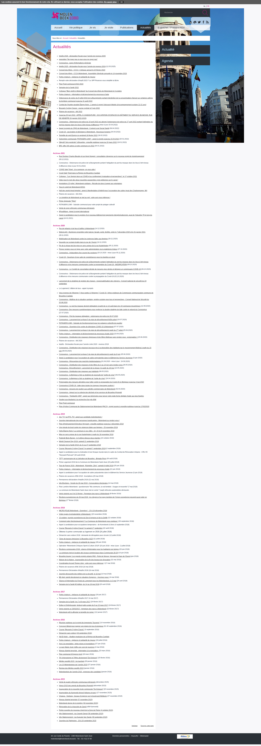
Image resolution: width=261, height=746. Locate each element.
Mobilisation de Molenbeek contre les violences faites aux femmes (83, 239)
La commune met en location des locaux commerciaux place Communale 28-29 (88, 553)
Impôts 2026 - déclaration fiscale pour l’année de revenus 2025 (82, 56)
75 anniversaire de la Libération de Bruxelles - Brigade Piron (82, 459)
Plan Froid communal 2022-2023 (71, 84)
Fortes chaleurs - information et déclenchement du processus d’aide (84, 94)
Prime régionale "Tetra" (67, 201)
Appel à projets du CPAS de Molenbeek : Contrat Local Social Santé (84, 128)
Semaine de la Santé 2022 (69, 88)
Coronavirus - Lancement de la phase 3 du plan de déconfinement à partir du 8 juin (89, 354)
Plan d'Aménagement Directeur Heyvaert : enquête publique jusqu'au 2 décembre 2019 (91, 424)
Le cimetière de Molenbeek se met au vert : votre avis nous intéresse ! (84, 197)
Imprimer (135, 726)
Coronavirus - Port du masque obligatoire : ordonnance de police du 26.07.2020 (88, 316)
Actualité (168, 49)
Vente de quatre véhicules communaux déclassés (77, 682)
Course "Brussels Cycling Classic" (71, 630)
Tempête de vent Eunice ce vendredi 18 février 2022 (78, 135)
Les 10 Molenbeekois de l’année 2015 (73, 665)
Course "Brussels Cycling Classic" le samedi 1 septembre (80, 528)
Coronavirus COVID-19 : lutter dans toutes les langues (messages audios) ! (86, 386)
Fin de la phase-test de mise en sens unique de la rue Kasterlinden (83, 246)
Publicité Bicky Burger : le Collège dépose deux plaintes (79, 438)
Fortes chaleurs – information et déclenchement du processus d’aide (84, 469)
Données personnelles (120, 736)
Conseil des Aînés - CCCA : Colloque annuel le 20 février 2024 (82, 70)
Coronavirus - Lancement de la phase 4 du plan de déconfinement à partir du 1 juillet (91, 330)
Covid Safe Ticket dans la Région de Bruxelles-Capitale (79, 173)
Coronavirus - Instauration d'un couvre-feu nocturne (78, 253)
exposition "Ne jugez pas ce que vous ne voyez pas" (78, 59)
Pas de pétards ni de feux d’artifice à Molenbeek (76, 228)
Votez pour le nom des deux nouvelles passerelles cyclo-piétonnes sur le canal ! (88, 180)
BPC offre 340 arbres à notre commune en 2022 (76, 146)
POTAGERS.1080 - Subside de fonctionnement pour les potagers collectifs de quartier (90, 323)
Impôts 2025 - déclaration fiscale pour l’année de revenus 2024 (82, 66)
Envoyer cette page (147, 726)
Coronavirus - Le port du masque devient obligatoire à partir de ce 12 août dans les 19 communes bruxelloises (99, 306)
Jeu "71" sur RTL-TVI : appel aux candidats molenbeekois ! (80, 417)
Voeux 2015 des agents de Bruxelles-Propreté (76, 686)
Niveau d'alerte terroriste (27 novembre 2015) (76, 700)
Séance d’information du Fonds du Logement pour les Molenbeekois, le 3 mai (87, 581)
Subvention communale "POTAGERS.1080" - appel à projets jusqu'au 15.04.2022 (89, 139)
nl (204, 6)
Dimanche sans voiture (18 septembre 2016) (75, 633)
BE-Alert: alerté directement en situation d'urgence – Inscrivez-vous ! (84, 577)
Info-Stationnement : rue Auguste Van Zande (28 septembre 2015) (83, 717)
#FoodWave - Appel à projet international (74, 212)
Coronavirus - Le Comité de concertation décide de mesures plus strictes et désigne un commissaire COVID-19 (100, 269)
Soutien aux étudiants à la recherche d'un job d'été (77, 400)
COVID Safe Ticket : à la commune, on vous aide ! (77, 169)
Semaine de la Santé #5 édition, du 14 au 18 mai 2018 (79, 584)
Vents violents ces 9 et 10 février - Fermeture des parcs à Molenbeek (84, 494)
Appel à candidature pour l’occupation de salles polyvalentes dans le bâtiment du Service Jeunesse (96, 358)
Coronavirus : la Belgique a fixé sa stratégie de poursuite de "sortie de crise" (87, 375)
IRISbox (185, 736)
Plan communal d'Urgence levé (70, 654)
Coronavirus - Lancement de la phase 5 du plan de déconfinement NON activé (88, 320)
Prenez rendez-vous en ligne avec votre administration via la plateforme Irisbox (88, 249)
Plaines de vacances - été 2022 (70, 112)
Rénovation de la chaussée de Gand (72, 707)
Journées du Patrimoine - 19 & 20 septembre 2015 (77, 721)
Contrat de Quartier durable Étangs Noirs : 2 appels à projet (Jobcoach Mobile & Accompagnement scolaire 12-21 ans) (102, 105)
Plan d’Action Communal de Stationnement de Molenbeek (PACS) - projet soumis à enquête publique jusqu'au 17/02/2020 (104, 406)
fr (208, 6)
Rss (207, 22)
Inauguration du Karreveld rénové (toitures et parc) (77, 693)
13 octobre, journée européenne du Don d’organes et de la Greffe (83, 518)
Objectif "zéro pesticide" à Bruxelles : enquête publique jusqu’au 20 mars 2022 (88, 142)
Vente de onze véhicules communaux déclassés (76, 208)
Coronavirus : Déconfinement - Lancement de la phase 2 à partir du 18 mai (86, 368)
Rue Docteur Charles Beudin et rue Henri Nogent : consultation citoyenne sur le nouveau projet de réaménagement (101, 156)
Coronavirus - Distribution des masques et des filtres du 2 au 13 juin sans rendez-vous (91, 365)
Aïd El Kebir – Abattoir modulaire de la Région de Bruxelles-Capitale (84, 637)
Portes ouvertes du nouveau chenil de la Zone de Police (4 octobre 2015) (86, 710)
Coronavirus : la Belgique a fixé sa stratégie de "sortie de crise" (82, 378)
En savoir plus (110, 2)
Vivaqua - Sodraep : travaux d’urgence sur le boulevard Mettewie (83, 696)
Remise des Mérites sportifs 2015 (71, 668)
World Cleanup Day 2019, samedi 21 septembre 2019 (79, 441)
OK (121, 2)
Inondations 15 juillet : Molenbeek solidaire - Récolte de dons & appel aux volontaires (90, 183)
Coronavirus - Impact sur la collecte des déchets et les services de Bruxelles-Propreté (90, 392)
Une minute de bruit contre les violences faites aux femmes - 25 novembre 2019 (88, 427)
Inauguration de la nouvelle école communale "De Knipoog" (81, 689)
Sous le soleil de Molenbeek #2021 (72, 187)
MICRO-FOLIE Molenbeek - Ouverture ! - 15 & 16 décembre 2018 (83, 511)
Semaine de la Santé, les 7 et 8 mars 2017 (74, 602)
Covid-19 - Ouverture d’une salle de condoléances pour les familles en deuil (87, 257)
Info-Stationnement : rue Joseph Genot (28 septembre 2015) (81, 714)
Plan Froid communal (67, 403)
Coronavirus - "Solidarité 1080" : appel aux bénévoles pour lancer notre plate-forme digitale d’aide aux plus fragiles (101, 396)
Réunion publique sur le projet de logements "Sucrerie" (79, 623)
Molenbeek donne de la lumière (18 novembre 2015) (78, 703)
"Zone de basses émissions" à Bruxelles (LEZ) (76, 539)
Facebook (203, 22)
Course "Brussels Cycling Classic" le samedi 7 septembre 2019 (82, 448)
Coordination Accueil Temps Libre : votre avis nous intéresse (81, 563)
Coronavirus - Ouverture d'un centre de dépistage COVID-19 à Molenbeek (86, 327)
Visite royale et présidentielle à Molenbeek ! (75, 514)
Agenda (167, 61)
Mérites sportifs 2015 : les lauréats (71, 661)
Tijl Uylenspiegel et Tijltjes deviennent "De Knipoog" (78, 658)
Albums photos (194, 22)
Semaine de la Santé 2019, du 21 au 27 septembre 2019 (80, 445)
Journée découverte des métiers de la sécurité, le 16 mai (80, 574)
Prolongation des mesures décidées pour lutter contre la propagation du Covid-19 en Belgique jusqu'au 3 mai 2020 (101, 382)
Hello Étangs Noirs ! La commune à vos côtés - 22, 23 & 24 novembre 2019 (86, 431)
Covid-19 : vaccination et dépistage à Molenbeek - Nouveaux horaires (85, 132)
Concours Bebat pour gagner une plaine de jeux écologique (81, 626)
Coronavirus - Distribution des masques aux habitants (79, 371)
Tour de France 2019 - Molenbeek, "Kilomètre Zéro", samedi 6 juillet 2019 (86, 466)
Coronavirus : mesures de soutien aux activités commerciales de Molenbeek (87, 389)
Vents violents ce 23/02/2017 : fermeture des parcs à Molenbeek (82, 609)
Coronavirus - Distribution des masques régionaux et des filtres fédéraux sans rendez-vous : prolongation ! (98, 337)
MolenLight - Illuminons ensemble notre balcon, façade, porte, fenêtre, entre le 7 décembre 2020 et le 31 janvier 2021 (102, 232)
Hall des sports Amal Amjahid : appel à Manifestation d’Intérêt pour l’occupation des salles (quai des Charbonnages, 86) (103, 191)
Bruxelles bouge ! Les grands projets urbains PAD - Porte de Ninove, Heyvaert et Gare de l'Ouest (94, 556)
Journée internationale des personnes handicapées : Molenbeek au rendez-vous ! (89, 420)
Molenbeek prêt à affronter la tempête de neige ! (76, 612)
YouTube (190, 22)
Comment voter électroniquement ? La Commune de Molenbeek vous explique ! (88, 521)
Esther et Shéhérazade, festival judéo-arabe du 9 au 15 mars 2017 (83, 605)
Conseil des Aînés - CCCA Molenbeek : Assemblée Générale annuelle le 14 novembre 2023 (93, 74)
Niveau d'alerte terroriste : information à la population (79, 651)
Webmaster (144, 736)
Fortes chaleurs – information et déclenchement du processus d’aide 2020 (86, 334)
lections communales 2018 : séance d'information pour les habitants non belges (89, 549)
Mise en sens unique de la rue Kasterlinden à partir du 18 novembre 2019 (86, 434)
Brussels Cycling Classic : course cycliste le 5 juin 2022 (79, 108)
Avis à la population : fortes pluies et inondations (77, 644)
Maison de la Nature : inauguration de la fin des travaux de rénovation (84, 560)
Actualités (73, 38)
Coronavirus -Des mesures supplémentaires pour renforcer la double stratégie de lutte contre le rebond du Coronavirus (103, 310)
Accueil (65, 38)
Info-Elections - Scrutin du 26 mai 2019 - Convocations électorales (83, 483)
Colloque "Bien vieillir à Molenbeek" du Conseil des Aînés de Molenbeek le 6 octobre (90, 91)
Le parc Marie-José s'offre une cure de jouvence (76, 647)
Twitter (199, 22)
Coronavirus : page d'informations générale (75, 63)
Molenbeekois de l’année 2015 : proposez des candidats (80, 672)
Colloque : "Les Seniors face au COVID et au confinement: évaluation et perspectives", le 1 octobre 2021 (98, 176)
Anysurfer (134, 736)
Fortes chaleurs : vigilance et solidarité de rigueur (77, 77)
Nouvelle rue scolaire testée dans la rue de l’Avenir (78, 242)
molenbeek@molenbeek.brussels (63, 739)
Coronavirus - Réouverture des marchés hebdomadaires (80, 361)
